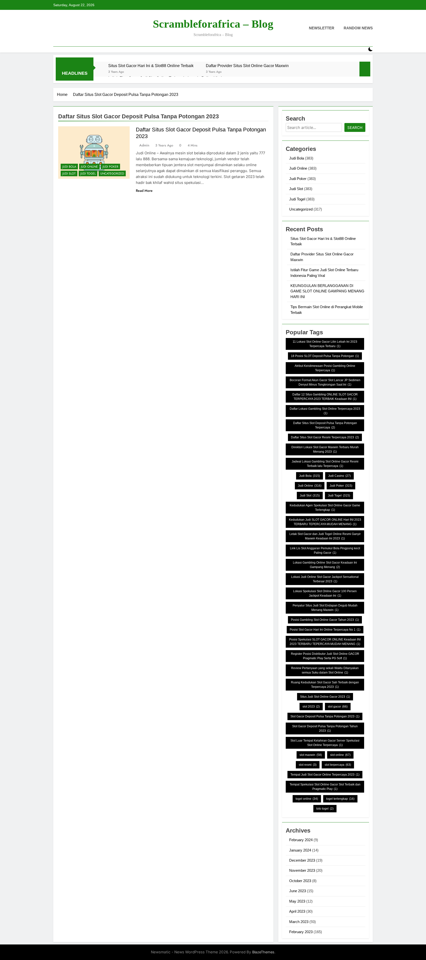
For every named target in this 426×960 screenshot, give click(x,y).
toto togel (325, 808)
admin (144, 145)
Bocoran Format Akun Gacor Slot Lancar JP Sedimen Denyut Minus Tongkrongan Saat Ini (325, 382)
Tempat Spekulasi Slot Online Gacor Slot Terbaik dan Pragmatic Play (325, 787)
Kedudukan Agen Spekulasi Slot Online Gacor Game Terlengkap (325, 508)
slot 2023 (311, 706)
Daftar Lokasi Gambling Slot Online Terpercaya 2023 (325, 411)
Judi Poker (110, 166)
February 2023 (301, 932)
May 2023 (297, 901)
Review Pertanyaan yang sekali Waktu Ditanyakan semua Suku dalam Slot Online (325, 670)
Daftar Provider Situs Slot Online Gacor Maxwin (247, 65)
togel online (307, 798)
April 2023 (297, 911)
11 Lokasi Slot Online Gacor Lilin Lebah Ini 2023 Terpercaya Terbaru (325, 344)
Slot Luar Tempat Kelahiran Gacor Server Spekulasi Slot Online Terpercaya (324, 743)
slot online (340, 755)
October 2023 (300, 881)
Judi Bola (69, 166)
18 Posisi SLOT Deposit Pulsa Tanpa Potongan (325, 356)
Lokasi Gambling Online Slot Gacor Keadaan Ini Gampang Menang (325, 565)
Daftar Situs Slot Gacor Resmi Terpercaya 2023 (325, 437)
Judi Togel (88, 173)
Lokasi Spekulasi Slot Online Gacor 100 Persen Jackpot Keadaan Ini (325, 593)
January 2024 (300, 850)
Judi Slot (69, 173)
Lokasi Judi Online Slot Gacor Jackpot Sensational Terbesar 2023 (325, 579)
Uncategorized (112, 173)
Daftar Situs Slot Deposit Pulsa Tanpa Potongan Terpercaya (325, 425)
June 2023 (297, 891)
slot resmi (308, 764)
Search (354, 127)
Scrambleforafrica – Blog (213, 24)
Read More (144, 190)
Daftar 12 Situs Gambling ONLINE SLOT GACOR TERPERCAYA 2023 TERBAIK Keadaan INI (325, 397)
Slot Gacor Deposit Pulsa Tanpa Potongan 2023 (324, 716)
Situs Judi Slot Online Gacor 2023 (325, 696)
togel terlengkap (340, 798)
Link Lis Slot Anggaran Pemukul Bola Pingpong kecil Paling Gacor (325, 550)
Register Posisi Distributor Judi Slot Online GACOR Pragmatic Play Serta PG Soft (325, 656)
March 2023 (298, 922)
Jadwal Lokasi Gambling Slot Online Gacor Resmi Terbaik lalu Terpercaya (325, 464)
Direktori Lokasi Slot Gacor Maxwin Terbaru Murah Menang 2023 (325, 449)
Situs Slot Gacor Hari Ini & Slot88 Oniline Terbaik (151, 65)
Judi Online (89, 166)
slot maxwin (311, 755)
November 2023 (302, 870)
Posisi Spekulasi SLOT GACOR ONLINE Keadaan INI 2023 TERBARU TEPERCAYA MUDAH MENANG (325, 642)
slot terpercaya (338, 764)
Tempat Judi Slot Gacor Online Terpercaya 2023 (324, 774)
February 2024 (301, 840)
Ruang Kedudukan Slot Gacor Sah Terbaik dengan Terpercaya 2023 (325, 685)
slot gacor (338, 706)
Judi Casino (339, 476)
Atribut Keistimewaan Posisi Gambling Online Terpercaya (325, 368)
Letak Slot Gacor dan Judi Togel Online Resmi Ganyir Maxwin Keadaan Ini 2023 (325, 536)
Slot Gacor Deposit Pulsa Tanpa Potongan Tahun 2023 (325, 728)
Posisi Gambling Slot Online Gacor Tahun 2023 (325, 620)
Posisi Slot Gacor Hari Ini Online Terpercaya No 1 (325, 629)
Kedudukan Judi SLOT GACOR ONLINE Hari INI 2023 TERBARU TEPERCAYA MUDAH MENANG (325, 522)
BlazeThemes (263, 952)
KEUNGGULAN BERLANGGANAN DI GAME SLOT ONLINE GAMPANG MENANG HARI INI (327, 291)
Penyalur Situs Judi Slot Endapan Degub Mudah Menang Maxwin (325, 608)
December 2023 (302, 860)
